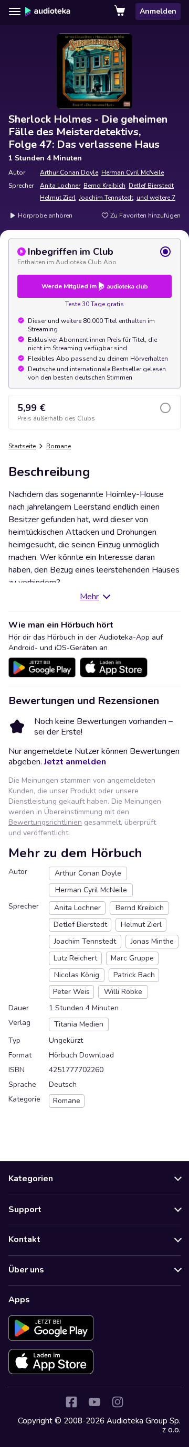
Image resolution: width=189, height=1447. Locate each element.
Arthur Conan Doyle (69, 172)
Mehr (89, 596)
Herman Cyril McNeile (132, 172)
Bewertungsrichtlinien (45, 822)
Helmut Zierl (58, 197)
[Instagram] (117, 1402)
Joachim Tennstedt (106, 197)
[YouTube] (94, 1402)
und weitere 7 (155, 197)
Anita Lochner (60, 185)
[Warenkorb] (120, 11)
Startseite (22, 446)
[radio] (94, 255)
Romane (58, 446)
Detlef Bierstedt (151, 185)
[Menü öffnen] (14, 11)
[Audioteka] (47, 11)
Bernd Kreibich (104, 185)
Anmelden (158, 11)
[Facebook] (71, 1402)
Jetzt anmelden (75, 762)
